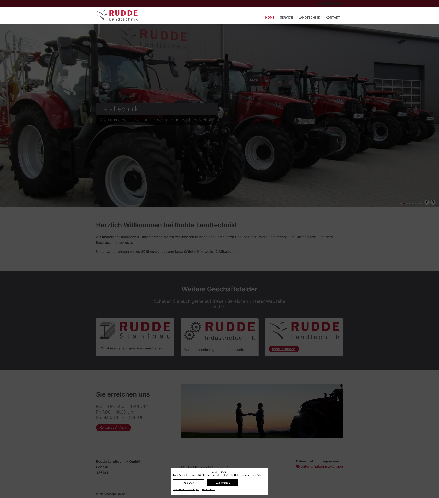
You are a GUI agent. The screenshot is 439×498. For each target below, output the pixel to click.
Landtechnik (309, 17)
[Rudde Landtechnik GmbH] (148, 15)
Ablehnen (188, 482)
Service (286, 17)
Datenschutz (208, 489)
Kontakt (333, 17)
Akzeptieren (223, 482)
